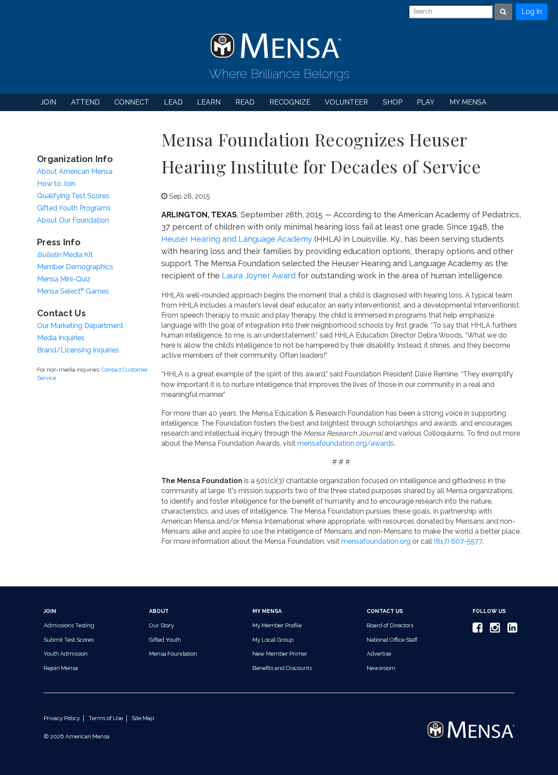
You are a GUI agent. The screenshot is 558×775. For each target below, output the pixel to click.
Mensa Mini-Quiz (64, 279)
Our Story (161, 625)
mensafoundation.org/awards (345, 443)
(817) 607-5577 (458, 541)
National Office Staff (392, 639)
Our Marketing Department (80, 326)
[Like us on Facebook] (476, 629)
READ (245, 102)
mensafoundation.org (376, 541)
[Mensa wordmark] (470, 722)
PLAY (426, 102)
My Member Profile (277, 625)
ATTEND (85, 102)
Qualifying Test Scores (73, 196)
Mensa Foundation (173, 653)
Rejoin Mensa (61, 668)
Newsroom (381, 668)
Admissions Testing (69, 625)
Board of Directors (390, 625)
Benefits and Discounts (282, 668)
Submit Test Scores (69, 639)
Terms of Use (105, 718)
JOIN (48, 102)
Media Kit (65, 254)
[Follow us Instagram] (493, 629)
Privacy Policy (62, 718)
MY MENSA (468, 102)
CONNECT (131, 102)
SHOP (392, 102)
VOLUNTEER (346, 102)
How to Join (56, 183)
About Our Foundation (73, 220)
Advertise (379, 653)
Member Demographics (75, 267)
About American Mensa (74, 171)
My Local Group (272, 639)
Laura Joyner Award (259, 275)
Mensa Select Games (73, 291)
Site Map (143, 718)
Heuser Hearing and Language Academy (236, 239)
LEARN (209, 102)
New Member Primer (279, 653)
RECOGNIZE (289, 102)
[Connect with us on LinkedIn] (510, 629)
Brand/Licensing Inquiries (78, 350)
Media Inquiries (61, 338)
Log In (531, 11)
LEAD (173, 102)
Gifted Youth (165, 639)
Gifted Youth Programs (74, 208)
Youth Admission (66, 653)
